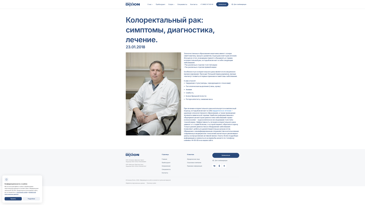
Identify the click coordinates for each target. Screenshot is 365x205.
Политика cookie (151, 183)
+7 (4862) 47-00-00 (206, 4)
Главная (164, 159)
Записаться (222, 4)
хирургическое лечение (221, 111)
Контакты (193, 4)
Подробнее (31, 198)
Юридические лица (193, 159)
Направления (166, 166)
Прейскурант (160, 4)
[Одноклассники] (219, 166)
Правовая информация (194, 166)
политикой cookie (22, 192)
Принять (13, 198)
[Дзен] (224, 166)
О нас (150, 4)
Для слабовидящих (221, 160)
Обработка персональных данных (135, 183)
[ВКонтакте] (214, 166)
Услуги (170, 4)
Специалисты (182, 4)
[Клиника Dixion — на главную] (133, 4)
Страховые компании (194, 162)
